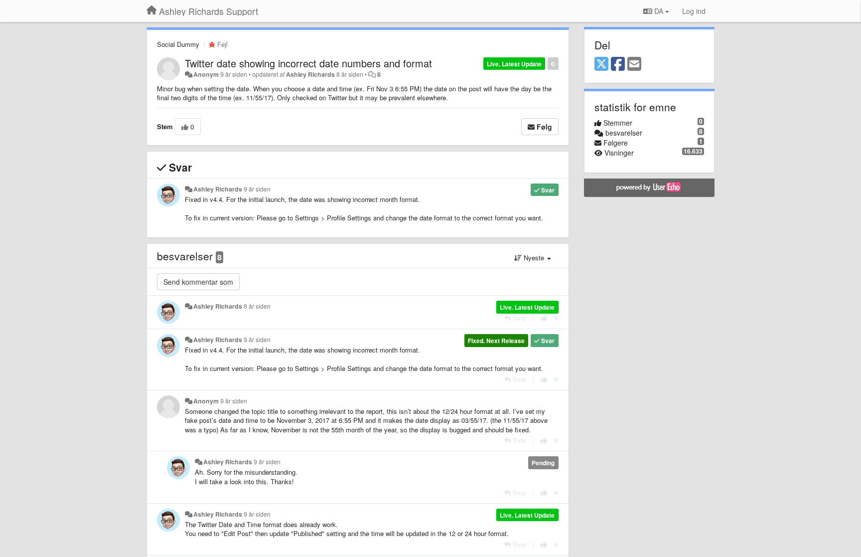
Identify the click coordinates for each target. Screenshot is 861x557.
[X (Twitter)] (601, 64)
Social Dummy (178, 44)
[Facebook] (618, 64)
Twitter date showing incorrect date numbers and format (308, 63)
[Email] (634, 64)
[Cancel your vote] (556, 318)
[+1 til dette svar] (544, 318)
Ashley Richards (310, 74)
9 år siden (257, 189)
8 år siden (257, 306)
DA (658, 11)
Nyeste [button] (534, 257)
